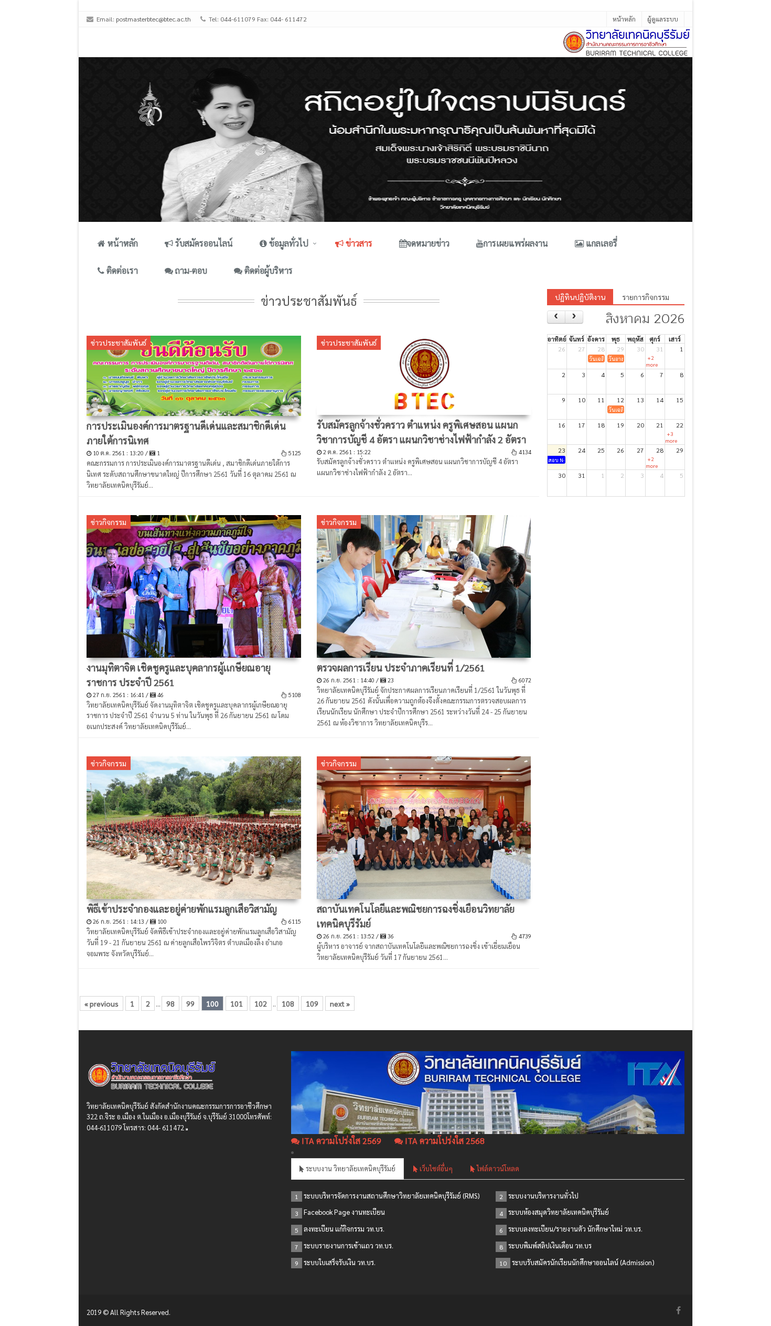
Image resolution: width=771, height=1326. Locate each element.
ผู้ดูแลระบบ (662, 19)
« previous (101, 1003)
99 (190, 1003)
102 (260, 1003)
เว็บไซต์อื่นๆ (435, 1168)
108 (288, 1003)
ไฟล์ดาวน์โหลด (497, 1168)
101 (236, 1003)
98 (170, 1003)
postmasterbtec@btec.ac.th (153, 19)
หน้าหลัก (624, 19)
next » (340, 1003)
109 (312, 1003)
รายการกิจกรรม (645, 297)
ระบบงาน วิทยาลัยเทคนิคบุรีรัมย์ (349, 1168)
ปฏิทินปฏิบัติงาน (580, 297)
